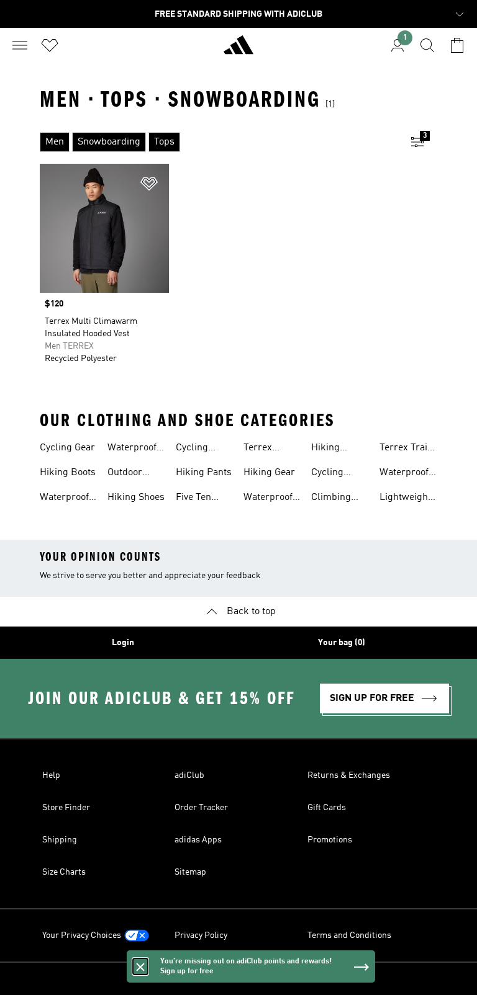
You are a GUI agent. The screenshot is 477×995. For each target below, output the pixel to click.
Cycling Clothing (329, 474)
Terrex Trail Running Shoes (404, 449)
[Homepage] (238, 50)
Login (123, 642)
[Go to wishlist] (50, 45)
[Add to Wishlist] (149, 186)
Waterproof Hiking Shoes (136, 449)
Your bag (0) (341, 642)
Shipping (59, 840)
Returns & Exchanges (348, 775)
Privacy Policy (201, 935)
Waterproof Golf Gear (404, 474)
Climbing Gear (331, 499)
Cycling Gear (67, 448)
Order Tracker (201, 807)
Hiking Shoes (136, 497)
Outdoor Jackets (124, 474)
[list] (219, 142)
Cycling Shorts (192, 449)
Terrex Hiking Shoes (272, 449)
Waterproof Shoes (64, 499)
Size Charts (64, 872)
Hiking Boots (68, 473)
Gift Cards (326, 807)
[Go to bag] (457, 45)
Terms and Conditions (349, 935)
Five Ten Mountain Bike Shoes (200, 499)
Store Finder (66, 807)
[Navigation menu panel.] (20, 45)
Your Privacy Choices (81, 935)
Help (51, 775)
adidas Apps (198, 840)
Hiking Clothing (329, 449)
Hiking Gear (269, 473)
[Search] (427, 45)
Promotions (329, 840)
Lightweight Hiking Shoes (408, 499)
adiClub (189, 775)
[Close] (140, 966)
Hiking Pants (204, 473)
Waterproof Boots (268, 499)
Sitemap (190, 872)
